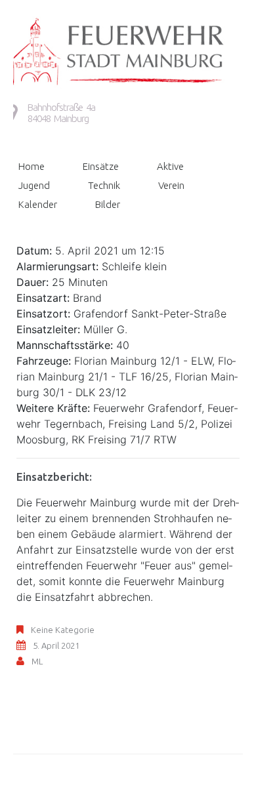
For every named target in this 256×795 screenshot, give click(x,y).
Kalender (37, 204)
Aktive (170, 166)
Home (31, 166)
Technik (104, 185)
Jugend (34, 185)
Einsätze (101, 166)
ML (37, 661)
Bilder (107, 204)
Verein (171, 185)
